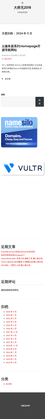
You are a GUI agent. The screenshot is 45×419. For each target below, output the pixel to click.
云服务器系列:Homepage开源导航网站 (21, 48)
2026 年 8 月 (11, 311)
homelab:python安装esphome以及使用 (18, 251)
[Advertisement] (22, 209)
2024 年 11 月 (12, 345)
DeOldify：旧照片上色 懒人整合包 (15, 265)
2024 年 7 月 (11, 352)
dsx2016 (8, 58)
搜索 (3, 94)
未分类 (8, 78)
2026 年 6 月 (11, 318)
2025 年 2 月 (11, 342)
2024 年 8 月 (11, 349)
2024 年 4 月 (11, 362)
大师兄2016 (22, 7)
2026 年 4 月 (11, 321)
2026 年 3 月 (11, 325)
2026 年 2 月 (11, 328)
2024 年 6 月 (11, 355)
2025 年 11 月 (12, 332)
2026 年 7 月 (11, 315)
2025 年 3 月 (11, 338)
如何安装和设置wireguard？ (13, 255)
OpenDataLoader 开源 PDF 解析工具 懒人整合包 (22, 258)
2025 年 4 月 (11, 335)
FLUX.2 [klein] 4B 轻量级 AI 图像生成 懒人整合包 (22, 261)
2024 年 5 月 (11, 359)
